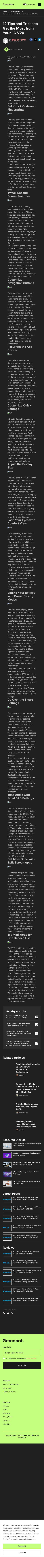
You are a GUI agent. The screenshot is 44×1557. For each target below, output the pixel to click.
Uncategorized (15, 11)
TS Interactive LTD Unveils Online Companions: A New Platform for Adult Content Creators (19, 1033)
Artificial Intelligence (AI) (11, 1384)
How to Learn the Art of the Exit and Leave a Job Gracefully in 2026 (18, 1025)
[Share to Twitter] (35, 39)
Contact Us (6, 1420)
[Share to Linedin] (39, 39)
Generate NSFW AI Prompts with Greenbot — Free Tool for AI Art (17, 1017)
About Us (6, 1406)
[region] (22, 1538)
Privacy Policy (31, 1358)
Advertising (6, 1424)
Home (5, 11)
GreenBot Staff (19, 40)
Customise (22, 1552)
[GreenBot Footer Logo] (13, 1340)
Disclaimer (6, 1413)
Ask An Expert (7, 1388)
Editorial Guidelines (9, 1392)
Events (5, 1409)
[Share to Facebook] (31, 39)
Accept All (22, 1546)
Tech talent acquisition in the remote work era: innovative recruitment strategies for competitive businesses (18, 1043)
